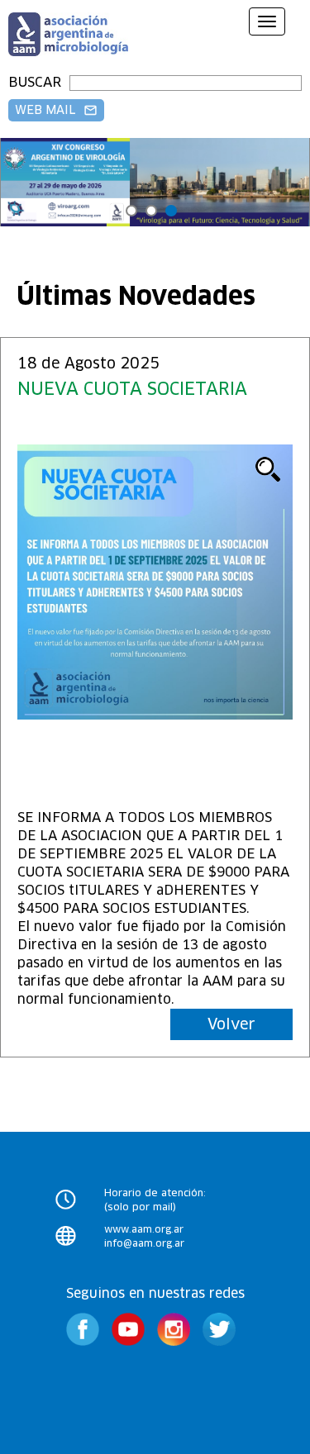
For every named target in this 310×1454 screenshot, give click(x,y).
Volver (231, 1023)
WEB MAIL (56, 109)
